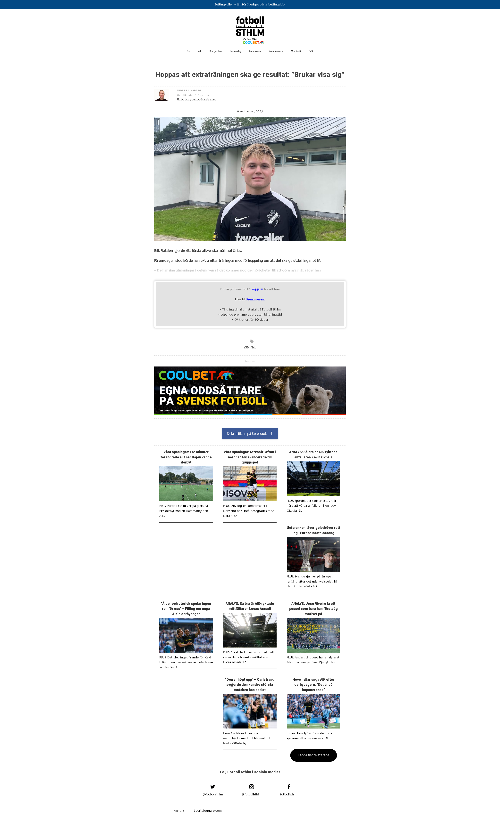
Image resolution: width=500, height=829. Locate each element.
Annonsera (255, 51)
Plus (253, 346)
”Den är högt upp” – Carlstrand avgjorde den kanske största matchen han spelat (249, 685)
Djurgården (216, 51)
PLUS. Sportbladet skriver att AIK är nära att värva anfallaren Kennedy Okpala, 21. (311, 505)
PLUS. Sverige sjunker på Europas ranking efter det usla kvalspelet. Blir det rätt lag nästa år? (313, 581)
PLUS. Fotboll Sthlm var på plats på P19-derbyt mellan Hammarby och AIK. (183, 511)
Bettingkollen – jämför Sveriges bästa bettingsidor (250, 4)
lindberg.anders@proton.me (198, 99)
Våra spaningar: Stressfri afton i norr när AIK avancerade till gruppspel (250, 457)
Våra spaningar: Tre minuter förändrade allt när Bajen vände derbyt (186, 457)
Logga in (257, 289)
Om (188, 51)
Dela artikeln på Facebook (247, 433)
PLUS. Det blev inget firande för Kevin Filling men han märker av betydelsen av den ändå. (186, 662)
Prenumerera (276, 51)
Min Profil (296, 51)
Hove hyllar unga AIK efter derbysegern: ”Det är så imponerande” (313, 685)
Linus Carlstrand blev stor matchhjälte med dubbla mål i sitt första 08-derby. (247, 738)
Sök (311, 51)
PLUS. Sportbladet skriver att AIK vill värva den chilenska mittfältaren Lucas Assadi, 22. (248, 657)
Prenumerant (255, 299)
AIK (200, 51)
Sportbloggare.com (208, 810)
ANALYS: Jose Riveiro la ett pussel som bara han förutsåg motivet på (313, 609)
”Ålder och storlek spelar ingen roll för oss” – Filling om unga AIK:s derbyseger (186, 609)
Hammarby (235, 51)
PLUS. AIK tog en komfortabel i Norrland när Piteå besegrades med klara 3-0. (248, 511)
